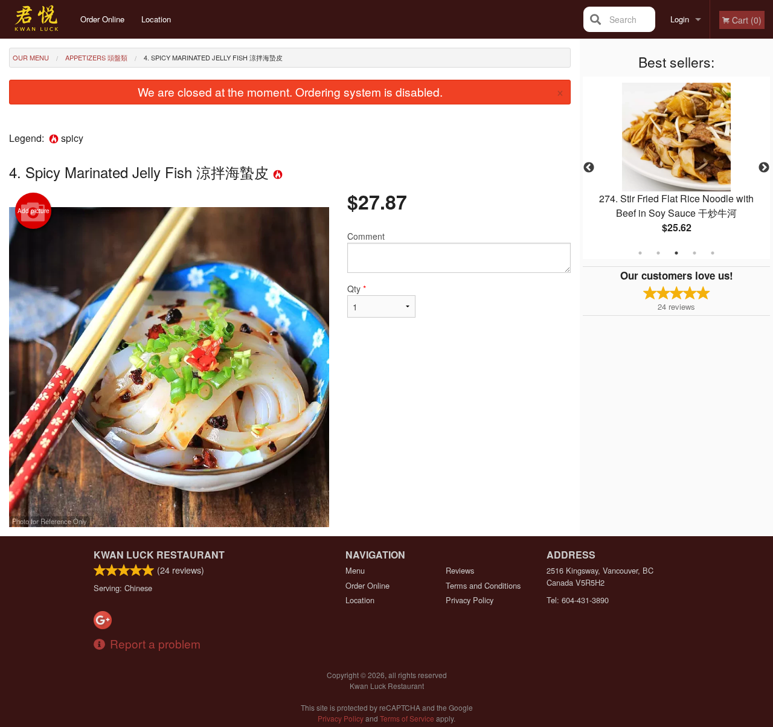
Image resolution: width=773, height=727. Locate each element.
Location (156, 19)
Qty (356, 289)
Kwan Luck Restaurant (159, 555)
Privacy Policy (469, 600)
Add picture (34, 211)
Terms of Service (407, 718)
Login (679, 19)
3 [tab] (676, 253)
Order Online (102, 19)
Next (764, 168)
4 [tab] (694, 253)
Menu (355, 570)
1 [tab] (640, 253)
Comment (366, 236)
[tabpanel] (676, 168)
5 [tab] (713, 253)
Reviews (460, 570)
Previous (589, 168)
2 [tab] (658, 253)
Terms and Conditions (483, 585)
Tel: (578, 600)
